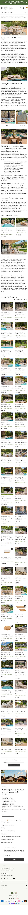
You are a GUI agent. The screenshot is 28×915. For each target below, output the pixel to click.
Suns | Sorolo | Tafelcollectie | (7, 460)
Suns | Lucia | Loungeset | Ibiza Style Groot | (6, 499)
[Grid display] (24, 300)
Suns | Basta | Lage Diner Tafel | (20, 314)
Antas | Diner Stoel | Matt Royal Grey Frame (20, 518)
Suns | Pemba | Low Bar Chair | (6, 579)
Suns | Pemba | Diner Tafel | (20, 749)
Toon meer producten (13, 765)
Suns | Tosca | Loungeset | (6, 479)
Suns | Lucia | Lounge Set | (20, 388)
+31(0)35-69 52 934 (5, 822)
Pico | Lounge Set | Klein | (20, 333)
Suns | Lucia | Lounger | (19, 654)
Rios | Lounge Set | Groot (6, 333)
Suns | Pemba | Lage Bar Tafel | (21, 559)
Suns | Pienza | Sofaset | (6, 692)
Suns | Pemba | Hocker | (6, 749)
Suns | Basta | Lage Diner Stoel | (6, 314)
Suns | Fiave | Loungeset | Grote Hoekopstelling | (20, 673)
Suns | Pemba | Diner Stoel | (7, 598)
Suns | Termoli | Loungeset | (20, 460)
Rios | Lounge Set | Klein (20, 598)
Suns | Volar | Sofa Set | (19, 424)
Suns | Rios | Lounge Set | (20, 370)
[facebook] (1, 878)
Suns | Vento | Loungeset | (6, 442)
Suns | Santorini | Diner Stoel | (21, 711)
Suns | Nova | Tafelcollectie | (20, 442)
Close (26, 2)
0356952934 (6, 873)
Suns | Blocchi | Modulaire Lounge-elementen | (6, 231)
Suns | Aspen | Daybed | (6, 654)
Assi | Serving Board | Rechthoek (19, 617)
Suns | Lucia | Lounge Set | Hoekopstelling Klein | (20, 479)
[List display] (26, 300)
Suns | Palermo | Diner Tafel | (7, 388)
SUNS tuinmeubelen (5, 229)
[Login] (20, 8)
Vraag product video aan (6, 842)
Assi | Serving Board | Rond (6, 636)
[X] (10, 878)
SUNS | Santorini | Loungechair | (20, 692)
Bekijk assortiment (2, 8)
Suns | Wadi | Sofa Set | (6, 351)
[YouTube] (14, 878)
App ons (3, 828)
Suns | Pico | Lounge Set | (6, 370)
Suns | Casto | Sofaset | (5, 672)
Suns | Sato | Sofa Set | (19, 498)
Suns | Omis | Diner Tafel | (20, 636)
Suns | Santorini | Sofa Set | (6, 730)
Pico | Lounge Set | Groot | (6, 616)
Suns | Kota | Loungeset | (6, 406)
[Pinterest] (7, 878)
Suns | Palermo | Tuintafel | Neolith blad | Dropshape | (20, 538)
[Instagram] (4, 878)
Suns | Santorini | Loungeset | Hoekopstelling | (20, 730)
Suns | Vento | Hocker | (6, 559)
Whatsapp (13, 830)
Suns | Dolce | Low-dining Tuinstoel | (6, 518)
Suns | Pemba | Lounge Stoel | (21, 578)
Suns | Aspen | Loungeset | (20, 406)
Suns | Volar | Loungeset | (6, 424)
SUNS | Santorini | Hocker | (7, 711)
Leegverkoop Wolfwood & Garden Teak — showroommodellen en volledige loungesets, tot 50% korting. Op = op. (14, 2)
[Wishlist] (23, 8)
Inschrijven (14, 859)
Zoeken (25, 12)
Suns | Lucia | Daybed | (19, 351)
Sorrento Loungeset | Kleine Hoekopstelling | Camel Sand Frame (7, 539)
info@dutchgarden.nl (16, 836)
